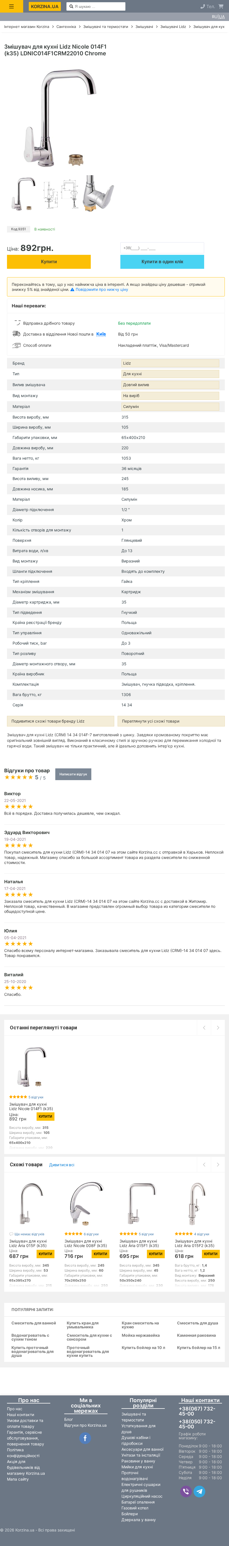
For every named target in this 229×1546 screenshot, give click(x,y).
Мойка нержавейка (141, 1335)
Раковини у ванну (138, 1461)
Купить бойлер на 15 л (198, 1348)
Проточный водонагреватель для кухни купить (88, 1352)
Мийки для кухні (137, 1466)
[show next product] (218, 1028)
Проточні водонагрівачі (134, 1475)
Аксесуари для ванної (142, 1449)
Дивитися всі (61, 1165)
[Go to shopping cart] (220, 6)
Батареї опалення (138, 1502)
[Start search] (71, 7)
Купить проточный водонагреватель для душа (32, 1352)
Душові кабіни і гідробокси (135, 1440)
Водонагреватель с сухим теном (30, 1337)
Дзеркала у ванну (138, 1519)
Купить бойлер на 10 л (143, 1348)
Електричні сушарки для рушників (140, 1487)
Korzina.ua (45, 6)
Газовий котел (134, 1507)
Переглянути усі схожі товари (150, 721)
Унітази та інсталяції (140, 1455)
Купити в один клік (162, 261)
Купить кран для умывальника (83, 1325)
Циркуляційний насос (142, 1496)
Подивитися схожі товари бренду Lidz (48, 721)
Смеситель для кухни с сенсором (89, 1337)
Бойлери (129, 1513)
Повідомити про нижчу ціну (102, 289)
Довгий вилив (136, 384)
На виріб (131, 395)
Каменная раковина (196, 1335)
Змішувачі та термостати (133, 1417)
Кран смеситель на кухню (140, 1325)
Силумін (131, 406)
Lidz (127, 363)
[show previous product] (204, 1028)
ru (215, 17)
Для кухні (132, 373)
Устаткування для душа (138, 1428)
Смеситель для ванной (33, 1323)
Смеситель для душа (197, 1323)
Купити (49, 261)
